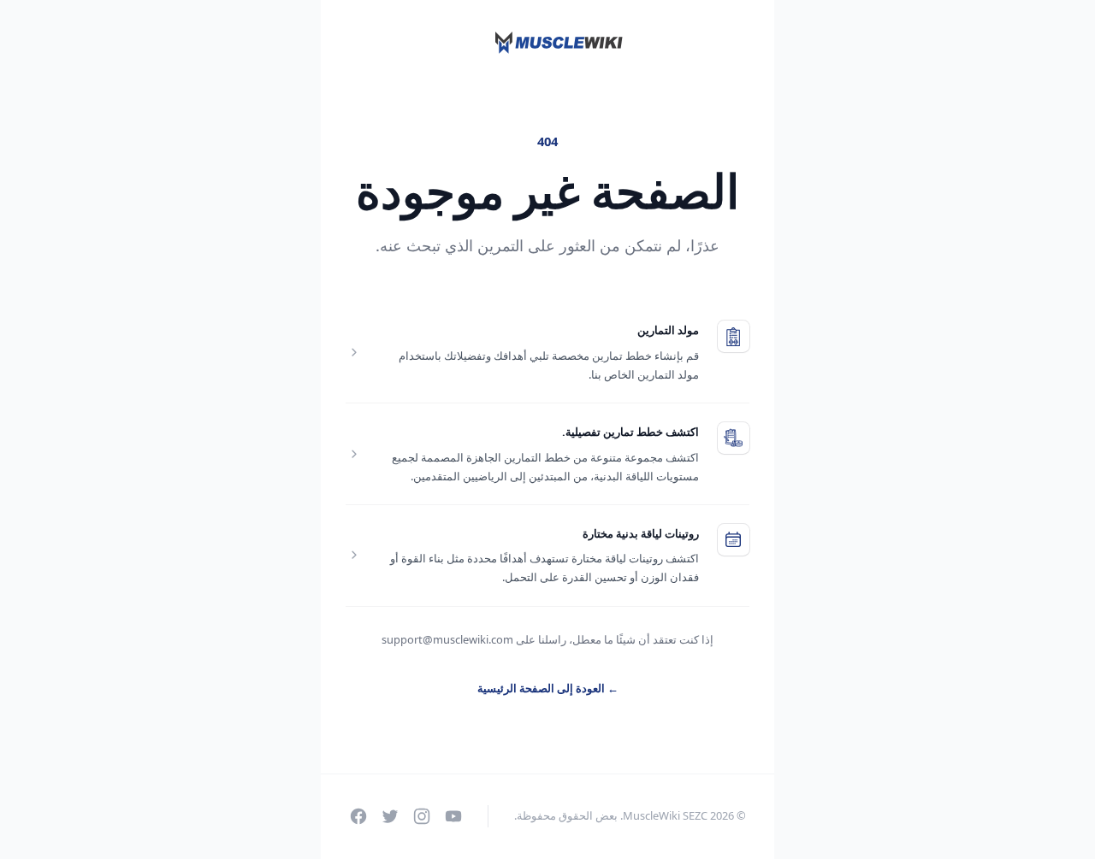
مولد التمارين (668, 330)
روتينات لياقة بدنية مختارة (641, 533)
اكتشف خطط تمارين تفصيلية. (630, 431)
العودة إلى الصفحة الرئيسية (548, 688)
